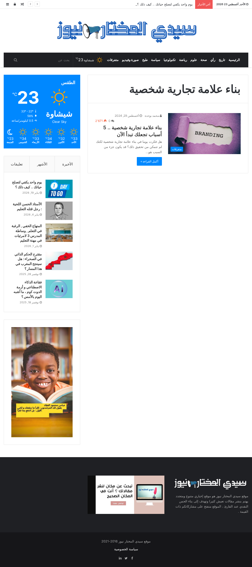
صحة (204, 60)
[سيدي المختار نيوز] (126, 31)
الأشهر (42, 164)
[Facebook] (132, 558)
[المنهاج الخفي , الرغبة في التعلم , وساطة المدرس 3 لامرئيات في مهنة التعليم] (59, 232)
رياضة (183, 60)
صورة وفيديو (130, 60)
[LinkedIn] (120, 558)
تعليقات (17, 164)
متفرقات (113, 60)
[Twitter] (126, 558)
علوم (193, 60)
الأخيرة (67, 164)
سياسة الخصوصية (126, 549)
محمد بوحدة (152, 115)
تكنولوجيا (170, 60)
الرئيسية (234, 60)
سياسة (155, 60)
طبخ (145, 60)
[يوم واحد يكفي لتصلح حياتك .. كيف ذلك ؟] (59, 189)
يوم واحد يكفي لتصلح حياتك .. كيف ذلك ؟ (165, 4)
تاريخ (222, 60)
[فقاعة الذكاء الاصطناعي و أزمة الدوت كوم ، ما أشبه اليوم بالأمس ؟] (59, 289)
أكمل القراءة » (149, 161)
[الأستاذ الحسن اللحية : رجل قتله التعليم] (59, 211)
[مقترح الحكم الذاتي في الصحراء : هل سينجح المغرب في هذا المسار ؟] (59, 261)
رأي (212, 60)
